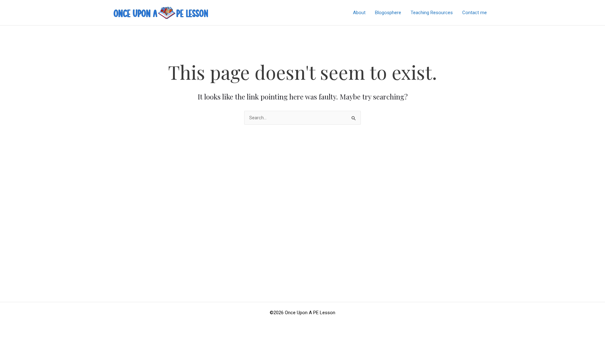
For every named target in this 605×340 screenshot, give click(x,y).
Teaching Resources (432, 12)
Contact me (474, 12)
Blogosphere (388, 12)
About (359, 12)
